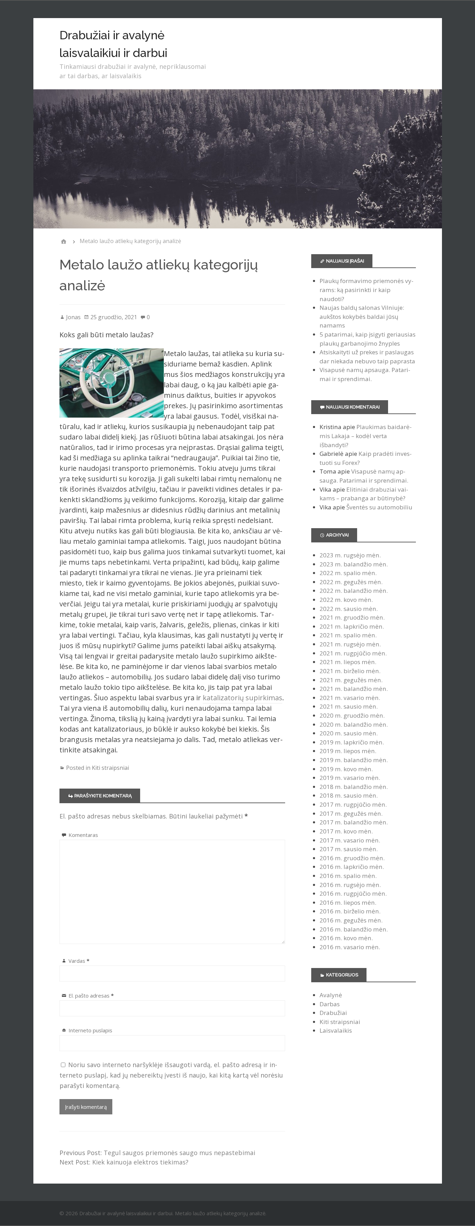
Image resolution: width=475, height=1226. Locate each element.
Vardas (79, 960)
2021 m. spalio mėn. (348, 635)
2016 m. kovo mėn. (346, 938)
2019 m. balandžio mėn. (354, 760)
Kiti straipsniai (110, 768)
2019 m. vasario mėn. (350, 778)
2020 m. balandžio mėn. (354, 724)
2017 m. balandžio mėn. (354, 822)
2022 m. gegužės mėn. (351, 582)
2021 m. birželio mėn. (350, 671)
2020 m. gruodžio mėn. (352, 715)
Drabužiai (333, 1013)
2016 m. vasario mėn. (350, 947)
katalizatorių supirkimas (242, 697)
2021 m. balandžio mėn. (354, 689)
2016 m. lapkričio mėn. (352, 867)
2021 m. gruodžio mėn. (352, 617)
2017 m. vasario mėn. (350, 840)
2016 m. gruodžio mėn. (352, 858)
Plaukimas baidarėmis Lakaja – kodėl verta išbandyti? (366, 436)
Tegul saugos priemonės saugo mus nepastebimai (179, 1152)
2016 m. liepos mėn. (348, 902)
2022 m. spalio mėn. (348, 573)
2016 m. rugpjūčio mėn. (353, 893)
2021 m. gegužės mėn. (351, 680)
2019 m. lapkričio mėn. (352, 742)
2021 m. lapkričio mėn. (352, 626)
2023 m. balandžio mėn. (354, 564)
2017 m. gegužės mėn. (351, 813)
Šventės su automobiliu (379, 507)
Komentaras (83, 834)
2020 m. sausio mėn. (349, 733)
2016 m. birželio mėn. (350, 911)
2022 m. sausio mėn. (349, 609)
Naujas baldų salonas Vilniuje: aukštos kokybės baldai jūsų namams (362, 316)
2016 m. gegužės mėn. (351, 920)
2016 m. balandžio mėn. (354, 929)
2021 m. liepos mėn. (348, 662)
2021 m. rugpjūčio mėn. (353, 653)
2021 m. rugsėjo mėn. (350, 644)
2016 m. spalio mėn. (348, 876)
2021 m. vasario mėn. (350, 698)
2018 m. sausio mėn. (349, 795)
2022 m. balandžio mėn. (354, 591)
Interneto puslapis (90, 1030)
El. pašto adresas (91, 995)
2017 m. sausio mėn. (349, 849)
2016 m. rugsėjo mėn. (350, 885)
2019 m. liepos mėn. (348, 751)
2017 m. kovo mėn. (346, 831)
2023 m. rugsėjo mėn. (350, 555)
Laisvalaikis (336, 1030)
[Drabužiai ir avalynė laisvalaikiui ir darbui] (63, 241)
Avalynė (331, 995)
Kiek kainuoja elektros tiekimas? (140, 1162)
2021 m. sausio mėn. (349, 706)
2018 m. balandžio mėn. (354, 787)
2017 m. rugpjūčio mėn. (353, 804)
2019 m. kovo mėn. (346, 769)
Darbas (330, 1004)
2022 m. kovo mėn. (346, 600)
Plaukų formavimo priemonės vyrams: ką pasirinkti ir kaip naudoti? (366, 290)
